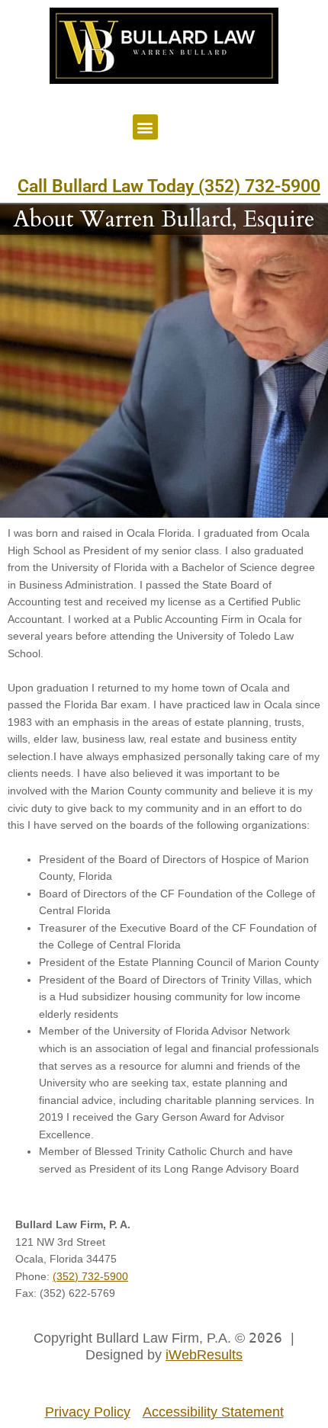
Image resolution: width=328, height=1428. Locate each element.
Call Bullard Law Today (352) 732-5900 (169, 186)
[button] (145, 127)
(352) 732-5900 (90, 1276)
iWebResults (204, 1354)
